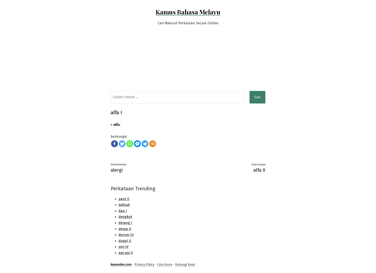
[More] (152, 143)
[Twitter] (122, 143)
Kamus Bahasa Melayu (188, 12)
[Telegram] (145, 143)
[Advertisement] (188, 61)
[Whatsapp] (129, 143)
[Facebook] (114, 143)
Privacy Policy (144, 264)
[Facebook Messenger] (137, 143)
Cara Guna (164, 264)
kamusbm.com (121, 264)
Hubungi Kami (185, 264)
